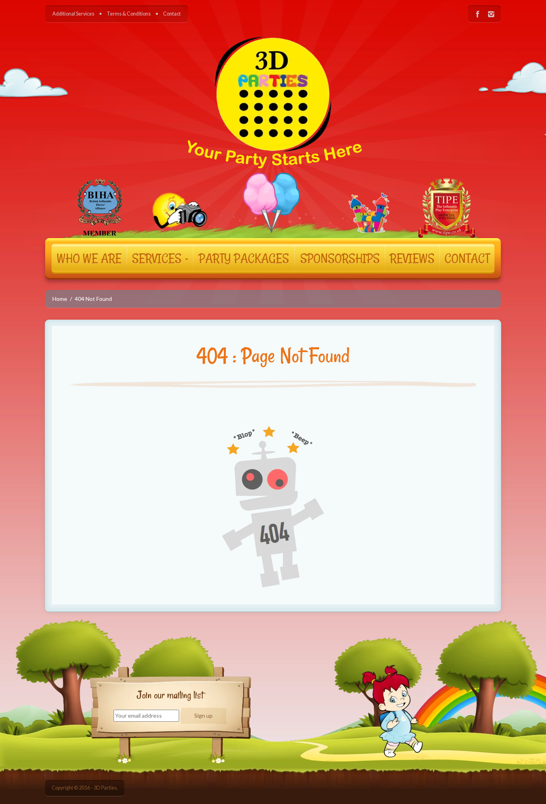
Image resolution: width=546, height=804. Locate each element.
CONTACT (467, 258)
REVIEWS (412, 258)
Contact (172, 14)
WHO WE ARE (89, 258)
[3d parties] (273, 124)
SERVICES (158, 258)
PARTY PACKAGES (244, 258)
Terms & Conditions (129, 14)
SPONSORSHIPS (340, 258)
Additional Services (73, 14)
